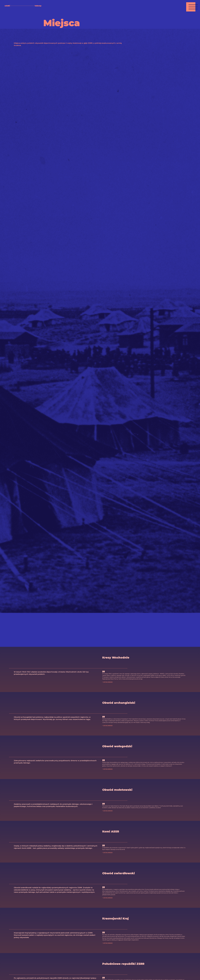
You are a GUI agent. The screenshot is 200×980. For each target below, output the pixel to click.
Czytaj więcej (108, 725)
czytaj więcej (108, 897)
